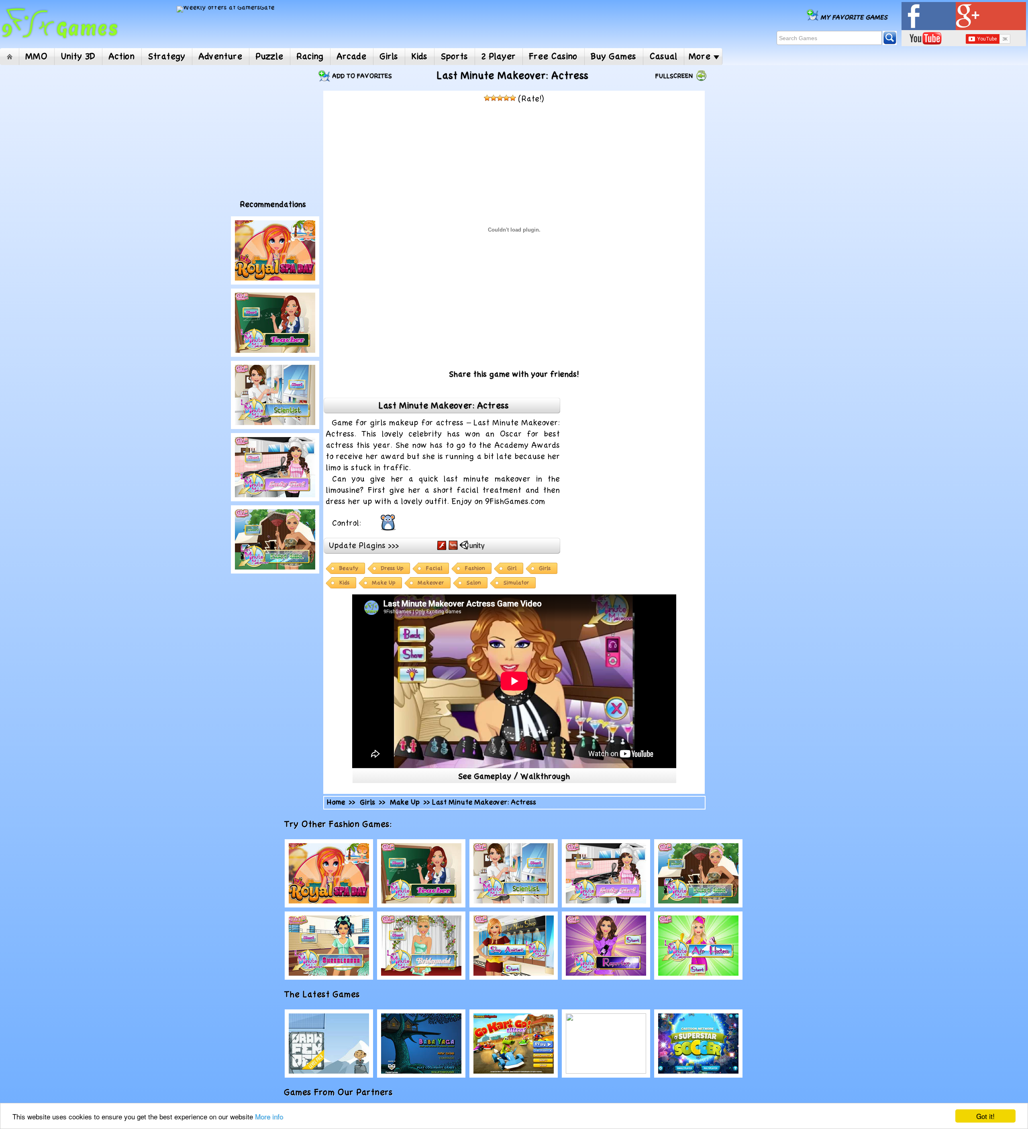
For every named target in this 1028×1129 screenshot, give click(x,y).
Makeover (431, 583)
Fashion (475, 569)
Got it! (985, 1116)
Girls (389, 56)
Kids (420, 56)
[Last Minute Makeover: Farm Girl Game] (275, 539)
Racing (310, 56)
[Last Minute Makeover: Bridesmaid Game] (421, 945)
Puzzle (270, 56)
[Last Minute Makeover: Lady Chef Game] (275, 467)
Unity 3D (78, 56)
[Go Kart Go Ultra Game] (513, 1043)
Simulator (516, 583)
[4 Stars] (506, 98)
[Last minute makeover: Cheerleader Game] (329, 945)
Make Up (384, 583)
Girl (512, 569)
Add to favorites (362, 76)
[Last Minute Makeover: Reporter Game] (606, 945)
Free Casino (553, 56)
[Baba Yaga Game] (421, 1043)
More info (269, 1116)
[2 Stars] (493, 98)
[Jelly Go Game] (606, 1043)
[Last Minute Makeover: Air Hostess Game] (698, 945)
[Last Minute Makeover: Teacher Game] (275, 323)
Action (122, 56)
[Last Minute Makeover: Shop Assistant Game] (513, 945)
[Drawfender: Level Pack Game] (329, 1043)
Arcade (352, 56)
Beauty (349, 569)
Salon (474, 583)
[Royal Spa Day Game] (275, 250)
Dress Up (392, 569)
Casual (663, 56)
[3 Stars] (500, 98)
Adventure (221, 56)
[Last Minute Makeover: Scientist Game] (275, 395)
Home (9, 56)
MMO (37, 56)
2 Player (498, 56)
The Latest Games (330, 994)
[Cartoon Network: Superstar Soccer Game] (698, 1043)
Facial (434, 569)
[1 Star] (487, 98)
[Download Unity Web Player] (472, 544)
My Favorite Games (854, 17)
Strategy (167, 56)
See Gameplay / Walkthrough (514, 776)
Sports (454, 56)
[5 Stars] (513, 98)
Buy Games (613, 56)
